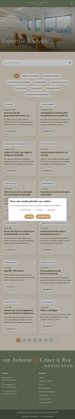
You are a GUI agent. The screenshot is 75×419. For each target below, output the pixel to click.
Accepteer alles (43, 216)
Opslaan (29, 216)
